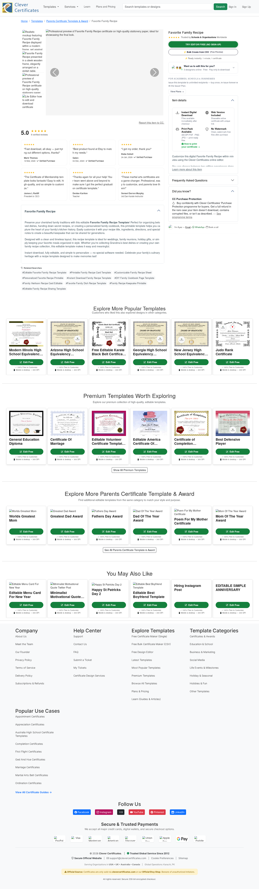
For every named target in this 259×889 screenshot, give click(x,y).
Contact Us (80, 644)
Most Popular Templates (146, 667)
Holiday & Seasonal (201, 675)
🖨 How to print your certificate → (190, 145)
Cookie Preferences (162, 858)
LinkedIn (179, 812)
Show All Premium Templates (129, 470)
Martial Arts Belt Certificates (31, 775)
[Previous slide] (54, 72)
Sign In (232, 6)
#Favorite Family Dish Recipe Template (86, 283)
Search (220, 7)
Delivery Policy (23, 675)
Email (188, 227)
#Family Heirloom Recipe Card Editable (42, 283)
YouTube (138, 812)
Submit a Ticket (82, 659)
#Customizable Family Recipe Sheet (133, 272)
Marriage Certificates (27, 767)
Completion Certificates (29, 743)
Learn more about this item (187, 169)
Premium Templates (143, 675)
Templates (37, 21)
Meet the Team (24, 644)
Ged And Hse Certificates (30, 759)
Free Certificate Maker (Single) (149, 636)
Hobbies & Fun (198, 683)
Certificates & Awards (202, 636)
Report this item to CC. (151, 122)
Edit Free (28, 362)
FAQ (75, 652)
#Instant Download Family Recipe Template (89, 278)
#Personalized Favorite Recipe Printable (42, 278)
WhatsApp (199, 227)
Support (78, 636)
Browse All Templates (144, 683)
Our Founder (22, 652)
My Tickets (80, 667)
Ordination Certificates (28, 783)
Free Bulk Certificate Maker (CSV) (151, 644)
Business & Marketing (202, 652)
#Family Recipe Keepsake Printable (128, 283)
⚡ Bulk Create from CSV (203, 52)
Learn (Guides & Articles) (146, 699)
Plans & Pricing (140, 691)
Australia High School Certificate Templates (34, 734)
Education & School (201, 644)
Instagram (105, 812)
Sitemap (183, 858)
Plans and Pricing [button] (105, 6)
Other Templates (199, 691)
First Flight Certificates (28, 751)
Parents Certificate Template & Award (67, 21)
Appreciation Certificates (29, 724)
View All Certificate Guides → (33, 792)
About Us (21, 636)
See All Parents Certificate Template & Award (129, 550)
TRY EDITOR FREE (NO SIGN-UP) (203, 44)
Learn (87, 6)
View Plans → (177, 91)
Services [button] (70, 7)
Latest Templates (142, 659)
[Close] (251, 876)
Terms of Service (25, 667)
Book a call (213, 227)
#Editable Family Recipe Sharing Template (44, 288)
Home (24, 21)
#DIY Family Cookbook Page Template (134, 278)
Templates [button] (50, 7)
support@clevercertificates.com (128, 858)
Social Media (197, 659)
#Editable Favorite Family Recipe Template (44, 272)
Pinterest (158, 812)
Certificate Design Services (89, 675)
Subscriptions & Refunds (29, 683)
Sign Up (246, 6)
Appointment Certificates (30, 716)
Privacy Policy (23, 659)
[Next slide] (154, 72)
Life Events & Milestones (204, 667)
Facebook (83, 812)
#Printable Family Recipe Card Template (90, 272)
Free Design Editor (142, 652)
